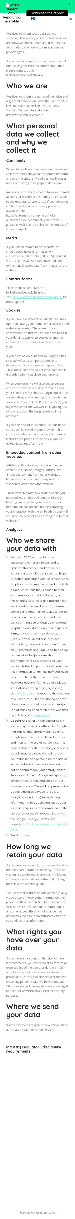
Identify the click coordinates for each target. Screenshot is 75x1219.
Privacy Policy (53, 1199)
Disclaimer (50, 1204)
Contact (32, 1199)
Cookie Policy (27, 1204)
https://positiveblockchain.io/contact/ (37, 297)
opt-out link (41, 715)
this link (20, 693)
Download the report (47, 13)
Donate (16, 1199)
